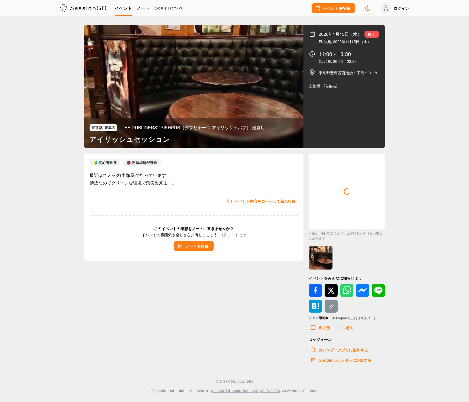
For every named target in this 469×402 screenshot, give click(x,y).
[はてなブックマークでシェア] (315, 306)
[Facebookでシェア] (315, 290)
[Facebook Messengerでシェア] (362, 290)
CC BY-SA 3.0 (270, 390)
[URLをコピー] (331, 306)
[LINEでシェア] (378, 290)
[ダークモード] (367, 8)
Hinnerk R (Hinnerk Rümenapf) (235, 390)
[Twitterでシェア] (331, 290)
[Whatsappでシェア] (346, 290)
